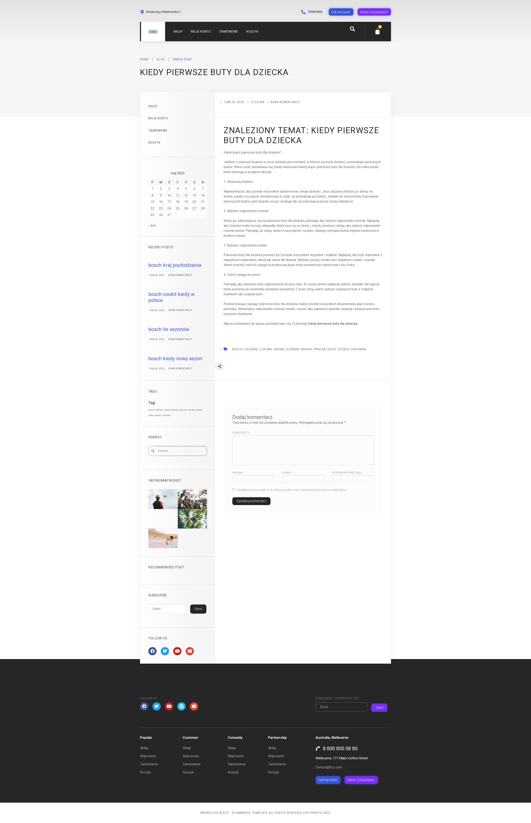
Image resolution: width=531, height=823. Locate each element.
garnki (175, 410)
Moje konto (201, 31)
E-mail (287, 472)
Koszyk (252, 31)
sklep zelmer (155, 415)
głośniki (183, 410)
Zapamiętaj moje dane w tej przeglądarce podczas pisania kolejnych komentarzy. (292, 490)
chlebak (159, 410)
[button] (352, 29)
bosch (151, 410)
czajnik (167, 410)
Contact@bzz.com (329, 767)
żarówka (166, 415)
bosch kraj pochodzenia (174, 265)
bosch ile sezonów (168, 329)
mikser (191, 410)
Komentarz (240, 432)
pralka (199, 410)
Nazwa (237, 472)
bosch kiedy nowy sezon (175, 358)
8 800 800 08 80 (340, 748)
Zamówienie (228, 31)
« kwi (152, 225)
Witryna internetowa (346, 472)
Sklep (178, 31)
